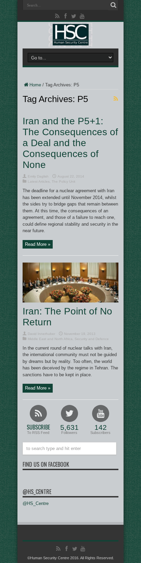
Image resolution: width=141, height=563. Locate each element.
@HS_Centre (37, 492)
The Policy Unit (63, 181)
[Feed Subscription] (115, 98)
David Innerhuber (41, 334)
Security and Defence (92, 339)
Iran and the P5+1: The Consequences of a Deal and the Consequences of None (70, 143)
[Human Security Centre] (70, 35)
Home (35, 84)
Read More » (37, 244)
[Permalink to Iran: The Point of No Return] (70, 301)
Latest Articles (39, 181)
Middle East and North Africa (50, 339)
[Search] (113, 5)
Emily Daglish (38, 176)
